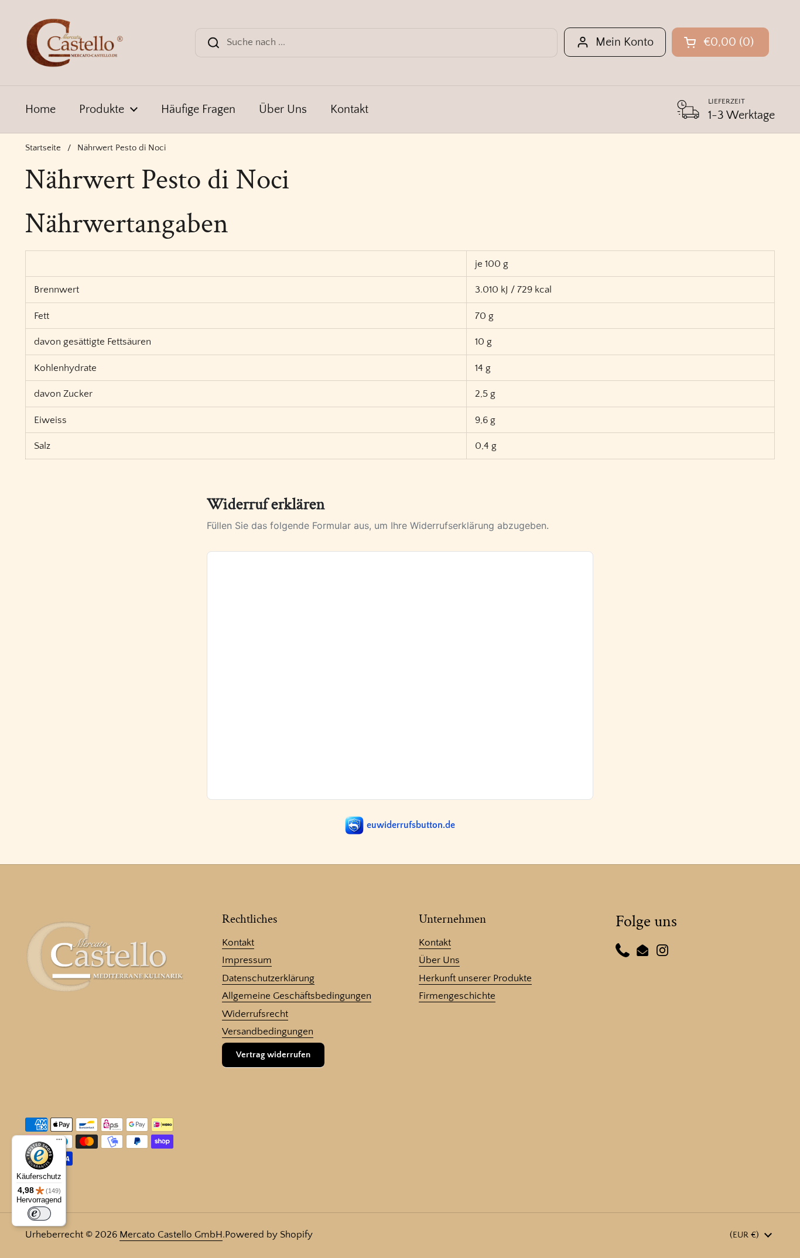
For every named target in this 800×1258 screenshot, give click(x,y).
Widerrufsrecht (255, 1014)
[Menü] (59, 1142)
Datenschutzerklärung (268, 978)
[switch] (39, 1214)
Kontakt (238, 942)
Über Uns (439, 960)
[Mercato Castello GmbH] (74, 43)
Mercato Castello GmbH (171, 1234)
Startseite (43, 148)
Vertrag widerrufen (273, 1055)
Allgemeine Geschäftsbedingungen (296, 996)
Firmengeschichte (457, 996)
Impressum (247, 960)
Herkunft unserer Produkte (475, 978)
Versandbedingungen (267, 1031)
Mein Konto (625, 42)
